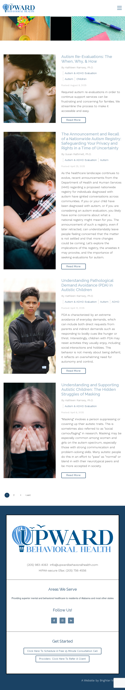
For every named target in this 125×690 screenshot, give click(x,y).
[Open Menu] (119, 8)
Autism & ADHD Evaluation (81, 73)
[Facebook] (54, 620)
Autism (69, 79)
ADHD (115, 301)
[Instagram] (62, 620)
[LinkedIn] (71, 620)
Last (28, 495)
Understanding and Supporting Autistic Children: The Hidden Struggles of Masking (90, 390)
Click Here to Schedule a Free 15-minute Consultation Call (62, 651)
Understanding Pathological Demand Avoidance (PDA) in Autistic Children (87, 285)
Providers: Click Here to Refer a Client (62, 659)
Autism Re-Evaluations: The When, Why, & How (86, 59)
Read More (73, 120)
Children (81, 79)
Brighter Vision (109, 680)
